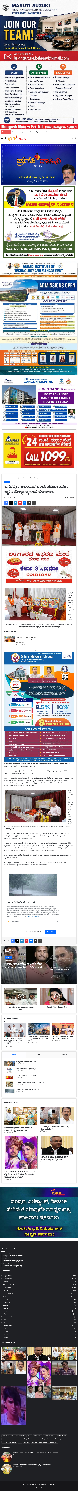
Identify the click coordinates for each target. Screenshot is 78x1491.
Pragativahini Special (9, 1317)
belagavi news (37, 1435)
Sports (5, 1320)
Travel (6, 1337)
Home (7, 478)
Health (6, 1290)
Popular (13, 1055)
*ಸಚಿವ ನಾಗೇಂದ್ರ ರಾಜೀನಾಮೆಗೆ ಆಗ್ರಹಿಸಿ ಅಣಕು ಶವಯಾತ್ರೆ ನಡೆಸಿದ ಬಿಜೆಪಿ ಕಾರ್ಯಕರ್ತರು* (26, 639)
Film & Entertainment (9, 1284)
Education (7, 1302)
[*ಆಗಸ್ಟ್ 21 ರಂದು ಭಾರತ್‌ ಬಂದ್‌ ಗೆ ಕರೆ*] (9, 1063)
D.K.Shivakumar (61, 1435)
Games (6, 1334)
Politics (5, 1311)
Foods (6, 1331)
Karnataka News (8, 1293)
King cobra (27, 1439)
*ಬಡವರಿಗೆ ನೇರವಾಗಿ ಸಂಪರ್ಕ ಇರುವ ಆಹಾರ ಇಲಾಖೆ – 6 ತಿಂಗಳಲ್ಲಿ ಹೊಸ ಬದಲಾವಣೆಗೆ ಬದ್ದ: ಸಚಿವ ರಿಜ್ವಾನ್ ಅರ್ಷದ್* (13, 1041)
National (5, 1308)
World (4, 1328)
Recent (38, 1055)
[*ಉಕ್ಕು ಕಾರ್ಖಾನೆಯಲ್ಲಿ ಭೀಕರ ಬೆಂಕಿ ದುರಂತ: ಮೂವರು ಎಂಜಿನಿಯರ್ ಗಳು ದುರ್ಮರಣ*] (39, 1392)
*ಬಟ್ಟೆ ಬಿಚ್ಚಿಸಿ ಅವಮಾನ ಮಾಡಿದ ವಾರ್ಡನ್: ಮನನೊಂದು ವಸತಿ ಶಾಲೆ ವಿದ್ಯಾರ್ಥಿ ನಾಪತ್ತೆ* (32, 132)
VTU (20, 1442)
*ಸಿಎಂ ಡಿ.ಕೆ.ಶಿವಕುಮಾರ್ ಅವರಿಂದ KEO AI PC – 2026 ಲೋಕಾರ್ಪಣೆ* (62, 1037)
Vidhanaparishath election (9, 1442)
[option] (39, 965)
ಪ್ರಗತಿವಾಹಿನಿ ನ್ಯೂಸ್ (43, 1442)
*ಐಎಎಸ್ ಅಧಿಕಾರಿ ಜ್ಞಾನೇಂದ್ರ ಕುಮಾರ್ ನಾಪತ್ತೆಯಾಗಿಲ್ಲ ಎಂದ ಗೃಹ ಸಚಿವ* (54, 1158)
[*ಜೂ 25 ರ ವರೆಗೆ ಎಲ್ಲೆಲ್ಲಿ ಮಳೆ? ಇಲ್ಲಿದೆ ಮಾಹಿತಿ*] (9, 1091)
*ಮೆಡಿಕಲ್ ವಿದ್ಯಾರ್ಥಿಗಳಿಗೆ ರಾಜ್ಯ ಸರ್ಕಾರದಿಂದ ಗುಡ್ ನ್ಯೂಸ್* (30, 1082)
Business (5, 1281)
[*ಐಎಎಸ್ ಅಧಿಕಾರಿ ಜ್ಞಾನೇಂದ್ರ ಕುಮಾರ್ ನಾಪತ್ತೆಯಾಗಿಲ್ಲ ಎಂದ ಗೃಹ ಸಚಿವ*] (57, 1145)
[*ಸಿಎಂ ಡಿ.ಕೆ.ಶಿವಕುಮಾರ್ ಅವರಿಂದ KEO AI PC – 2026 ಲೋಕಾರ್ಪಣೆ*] (63, 1029)
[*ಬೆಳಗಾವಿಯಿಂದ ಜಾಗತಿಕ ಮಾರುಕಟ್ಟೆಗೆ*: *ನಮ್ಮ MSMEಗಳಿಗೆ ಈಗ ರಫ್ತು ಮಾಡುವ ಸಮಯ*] (39, 1029)
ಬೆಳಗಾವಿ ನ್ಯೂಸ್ (53, 1442)
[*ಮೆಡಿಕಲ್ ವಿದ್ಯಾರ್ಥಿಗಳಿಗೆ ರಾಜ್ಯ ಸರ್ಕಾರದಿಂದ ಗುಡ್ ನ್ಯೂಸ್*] (9, 1084)
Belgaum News (7, 1278)
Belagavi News (7, 1276)
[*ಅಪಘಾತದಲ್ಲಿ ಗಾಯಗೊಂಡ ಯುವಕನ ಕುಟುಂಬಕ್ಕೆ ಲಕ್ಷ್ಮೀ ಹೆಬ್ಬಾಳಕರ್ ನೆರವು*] (21, 1116)
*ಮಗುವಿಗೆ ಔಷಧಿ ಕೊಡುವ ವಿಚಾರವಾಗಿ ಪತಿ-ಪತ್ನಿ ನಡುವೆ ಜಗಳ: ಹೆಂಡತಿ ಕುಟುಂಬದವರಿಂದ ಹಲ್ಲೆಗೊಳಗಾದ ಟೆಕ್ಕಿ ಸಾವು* (20, 1174)
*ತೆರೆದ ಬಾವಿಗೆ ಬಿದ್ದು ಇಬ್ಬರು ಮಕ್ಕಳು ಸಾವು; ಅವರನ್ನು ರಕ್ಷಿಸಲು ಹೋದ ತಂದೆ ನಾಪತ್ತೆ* (25, 965)
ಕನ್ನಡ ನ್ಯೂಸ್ (26, 1442)
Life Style (5, 1305)
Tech (4, 1322)
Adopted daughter (20, 1435)
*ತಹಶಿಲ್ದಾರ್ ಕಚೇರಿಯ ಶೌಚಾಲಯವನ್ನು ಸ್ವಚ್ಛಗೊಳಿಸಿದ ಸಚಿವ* (54, 1128)
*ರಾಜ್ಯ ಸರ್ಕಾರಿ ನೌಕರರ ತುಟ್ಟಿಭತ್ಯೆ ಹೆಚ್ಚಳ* (26, 1069)
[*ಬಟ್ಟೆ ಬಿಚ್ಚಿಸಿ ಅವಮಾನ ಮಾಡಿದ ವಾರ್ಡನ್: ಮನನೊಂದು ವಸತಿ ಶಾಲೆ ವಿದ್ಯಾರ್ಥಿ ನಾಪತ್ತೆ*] (13, 1405)
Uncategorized (7, 1325)
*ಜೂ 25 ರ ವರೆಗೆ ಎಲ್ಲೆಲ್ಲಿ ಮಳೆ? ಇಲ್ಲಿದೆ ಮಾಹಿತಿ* (28, 1089)
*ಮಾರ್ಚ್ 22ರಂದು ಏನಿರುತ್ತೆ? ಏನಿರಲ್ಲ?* (26, 1075)
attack (29, 1435)
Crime (6, 1299)
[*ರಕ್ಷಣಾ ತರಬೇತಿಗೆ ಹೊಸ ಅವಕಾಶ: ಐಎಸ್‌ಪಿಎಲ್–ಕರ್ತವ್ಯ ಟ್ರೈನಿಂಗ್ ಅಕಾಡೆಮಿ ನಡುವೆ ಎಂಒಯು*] (64, 1393)
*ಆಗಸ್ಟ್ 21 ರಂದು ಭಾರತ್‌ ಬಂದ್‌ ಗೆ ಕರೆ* (26, 1062)
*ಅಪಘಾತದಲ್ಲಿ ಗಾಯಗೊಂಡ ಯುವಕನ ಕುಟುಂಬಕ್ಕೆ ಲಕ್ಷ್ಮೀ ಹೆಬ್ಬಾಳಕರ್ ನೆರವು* (18, 1129)
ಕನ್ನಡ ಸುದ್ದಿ (34, 1442)
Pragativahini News (47, 1439)
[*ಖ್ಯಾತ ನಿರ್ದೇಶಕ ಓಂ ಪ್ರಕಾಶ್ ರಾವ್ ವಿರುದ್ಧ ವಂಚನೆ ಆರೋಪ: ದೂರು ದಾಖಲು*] (64, 1368)
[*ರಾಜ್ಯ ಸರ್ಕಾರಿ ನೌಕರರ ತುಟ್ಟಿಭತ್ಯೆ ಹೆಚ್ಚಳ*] (9, 1070)
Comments (63, 1055)
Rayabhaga (58, 1439)
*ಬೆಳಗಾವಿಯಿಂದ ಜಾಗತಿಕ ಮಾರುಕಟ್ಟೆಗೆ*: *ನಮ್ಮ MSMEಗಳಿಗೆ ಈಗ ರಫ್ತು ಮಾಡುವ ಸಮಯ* (38, 1038)
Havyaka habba (6, 1439)
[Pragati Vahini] (17, 138)
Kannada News (7, 1287)
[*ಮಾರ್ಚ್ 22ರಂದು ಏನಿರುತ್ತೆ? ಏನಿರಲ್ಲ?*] (9, 1077)
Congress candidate (49, 1435)
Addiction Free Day (7, 1435)
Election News (8, 1314)
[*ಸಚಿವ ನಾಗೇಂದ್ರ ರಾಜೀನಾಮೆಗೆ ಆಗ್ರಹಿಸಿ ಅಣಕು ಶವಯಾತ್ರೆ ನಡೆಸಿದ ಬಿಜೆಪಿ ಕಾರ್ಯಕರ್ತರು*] (9, 639)
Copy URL (50, 932)
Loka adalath (36, 1439)
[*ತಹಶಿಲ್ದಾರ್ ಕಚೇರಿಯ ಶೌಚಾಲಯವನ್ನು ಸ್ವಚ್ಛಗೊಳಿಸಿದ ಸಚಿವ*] (57, 1115)
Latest (12, 478)
